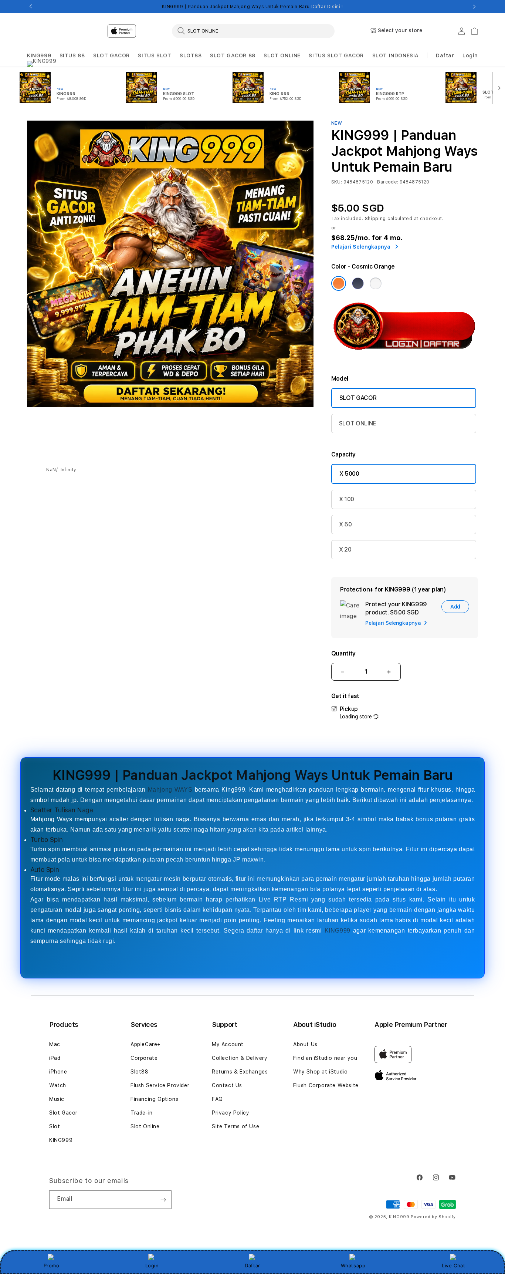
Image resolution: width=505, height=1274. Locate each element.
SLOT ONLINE (282, 55)
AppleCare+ (146, 1044)
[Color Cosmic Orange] (338, 283)
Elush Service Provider (160, 1085)
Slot (54, 1126)
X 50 (345, 524)
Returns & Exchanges (240, 1072)
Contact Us (227, 1085)
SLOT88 (191, 55)
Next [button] (474, 6)
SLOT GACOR (111, 55)
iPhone (58, 1072)
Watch (57, 1085)
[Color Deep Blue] (358, 283)
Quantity (343, 653)
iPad (54, 1058)
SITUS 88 (72, 55)
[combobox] (253, 30)
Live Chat (453, 1265)
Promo (52, 1265)
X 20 (345, 549)
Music (56, 1099)
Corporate (144, 1058)
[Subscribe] (163, 1199)
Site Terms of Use (235, 1126)
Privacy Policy (230, 1113)
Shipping (375, 218)
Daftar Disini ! (327, 6)
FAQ (217, 1099)
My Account (228, 1044)
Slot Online (145, 1126)
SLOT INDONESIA (395, 55)
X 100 (346, 499)
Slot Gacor (63, 1113)
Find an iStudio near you (325, 1058)
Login (152, 1265)
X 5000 (349, 473)
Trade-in (142, 1113)
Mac (54, 1044)
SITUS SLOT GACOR (336, 55)
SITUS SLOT (154, 55)
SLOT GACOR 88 (232, 55)
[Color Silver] (376, 283)
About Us (305, 1044)
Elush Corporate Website (326, 1085)
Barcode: (387, 182)
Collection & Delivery (240, 1058)
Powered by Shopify (433, 1216)
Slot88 (140, 1072)
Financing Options (154, 1099)
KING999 (39, 55)
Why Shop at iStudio (320, 1072)
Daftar (252, 1265)
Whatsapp (353, 1265)
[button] (39, 56)
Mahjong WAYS (170, 789)
